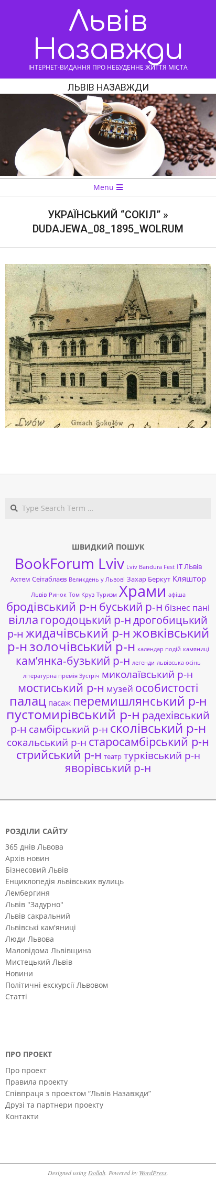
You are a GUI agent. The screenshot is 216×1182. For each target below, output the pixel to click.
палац (27, 701)
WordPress (153, 1172)
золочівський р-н (82, 646)
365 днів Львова (34, 847)
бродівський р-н (51, 606)
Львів (39, 594)
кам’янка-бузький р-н (73, 660)
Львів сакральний (37, 916)
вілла (23, 619)
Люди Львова (29, 939)
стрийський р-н (59, 754)
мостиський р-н (61, 687)
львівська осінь (179, 662)
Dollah (96, 1172)
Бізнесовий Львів (36, 870)
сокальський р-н (47, 742)
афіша (177, 594)
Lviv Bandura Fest (150, 567)
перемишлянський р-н (140, 701)
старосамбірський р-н (149, 741)
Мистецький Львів (38, 962)
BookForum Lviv (69, 563)
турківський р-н (162, 755)
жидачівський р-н (78, 633)
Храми (142, 591)
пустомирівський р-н (73, 714)
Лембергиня (27, 893)
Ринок (58, 594)
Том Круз (81, 594)
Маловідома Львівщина (48, 950)
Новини (19, 973)
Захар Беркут (148, 579)
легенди (143, 662)
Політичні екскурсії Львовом (56, 985)
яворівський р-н (108, 767)
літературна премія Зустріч (61, 675)
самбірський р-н (68, 728)
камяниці (196, 649)
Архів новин (27, 858)
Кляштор (189, 578)
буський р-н (131, 606)
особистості (166, 688)
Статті (16, 996)
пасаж (59, 702)
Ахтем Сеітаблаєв (38, 579)
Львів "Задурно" (34, 904)
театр (113, 756)
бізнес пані (187, 608)
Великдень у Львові (97, 579)
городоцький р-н (85, 619)
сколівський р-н (158, 728)
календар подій (159, 649)
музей (119, 689)
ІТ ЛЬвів (189, 566)
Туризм (106, 594)
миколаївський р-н (147, 674)
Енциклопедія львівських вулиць (64, 881)
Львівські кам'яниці (40, 927)
